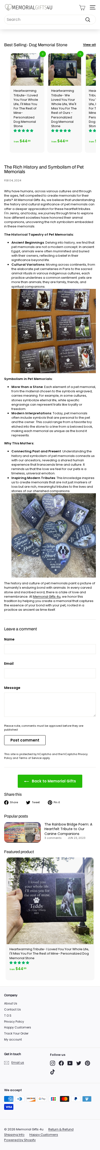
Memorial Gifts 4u (46, 596)
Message (12, 688)
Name (9, 639)
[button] (24, 130)
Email (9, 663)
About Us (10, 1003)
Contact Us (12, 1009)
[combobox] (50, 19)
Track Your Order (16, 1033)
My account (13, 1039)
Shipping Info (14, 1134)
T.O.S (7, 1015)
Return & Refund (61, 1129)
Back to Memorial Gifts (53, 781)
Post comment (24, 740)
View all (89, 45)
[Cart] (82, 7)
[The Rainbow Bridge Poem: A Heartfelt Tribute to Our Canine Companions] (22, 832)
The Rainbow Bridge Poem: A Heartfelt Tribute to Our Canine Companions (68, 829)
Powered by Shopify (20, 1140)
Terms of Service (30, 758)
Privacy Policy (14, 1021)
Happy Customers (17, 1027)
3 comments (53, 838)
